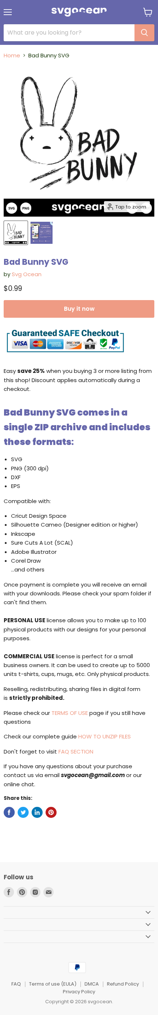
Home (12, 55)
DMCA (92, 983)
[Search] (144, 32)
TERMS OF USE (69, 713)
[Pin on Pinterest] (51, 812)
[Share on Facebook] (9, 812)
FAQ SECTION (75, 751)
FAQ (16, 983)
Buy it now (79, 308)
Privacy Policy (79, 991)
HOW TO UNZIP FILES (104, 736)
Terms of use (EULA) (52, 983)
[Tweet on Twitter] (23, 812)
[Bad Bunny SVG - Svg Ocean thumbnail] (16, 233)
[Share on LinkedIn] (37, 812)
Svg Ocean (27, 274)
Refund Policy (123, 983)
